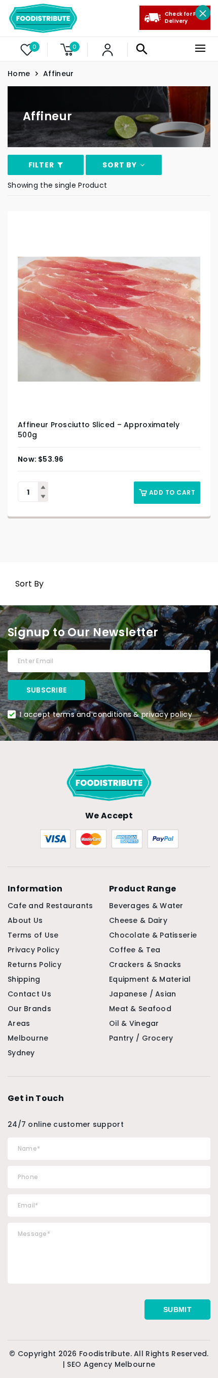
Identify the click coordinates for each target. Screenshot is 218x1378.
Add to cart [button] (172, 492)
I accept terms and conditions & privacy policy (106, 714)
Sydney (21, 1053)
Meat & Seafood (140, 1009)
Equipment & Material (150, 979)
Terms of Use (33, 935)
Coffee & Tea (134, 950)
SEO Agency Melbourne (111, 1364)
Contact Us (29, 994)
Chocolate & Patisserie (153, 935)
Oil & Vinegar (134, 1023)
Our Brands (29, 1009)
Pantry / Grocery (141, 1038)
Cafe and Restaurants (50, 906)
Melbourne (28, 1038)
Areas (19, 1023)
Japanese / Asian (142, 994)
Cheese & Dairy (138, 920)
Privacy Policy (33, 950)
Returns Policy (34, 964)
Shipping (24, 979)
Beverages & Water (146, 906)
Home (19, 73)
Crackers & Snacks (145, 964)
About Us (25, 920)
